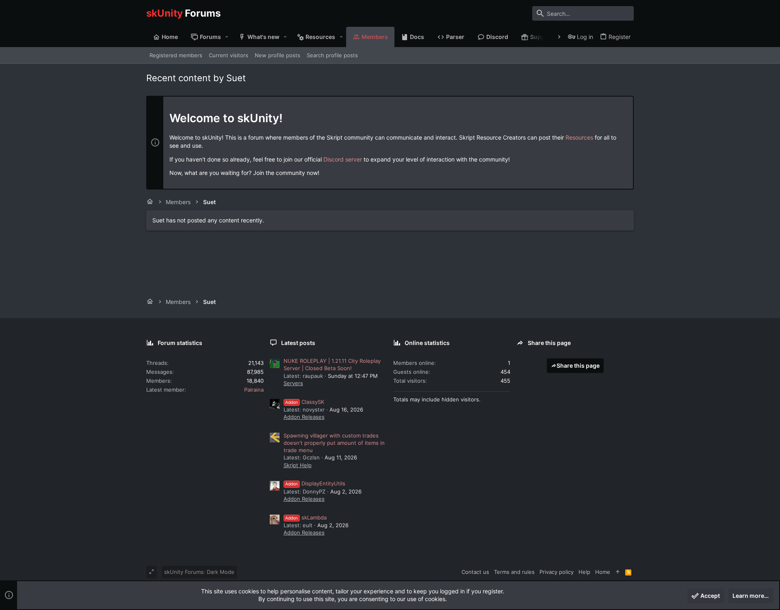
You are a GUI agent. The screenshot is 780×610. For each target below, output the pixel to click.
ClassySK (304, 402)
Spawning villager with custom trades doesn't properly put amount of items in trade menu (334, 442)
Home (602, 572)
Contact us (475, 572)
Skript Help (298, 465)
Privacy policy (557, 572)
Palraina (254, 389)
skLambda (306, 517)
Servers (293, 383)
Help (584, 572)
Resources (579, 137)
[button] (227, 37)
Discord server (342, 159)
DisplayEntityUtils (315, 483)
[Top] (618, 572)
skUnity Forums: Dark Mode (199, 572)
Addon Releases (304, 417)
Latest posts (298, 342)
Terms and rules (514, 572)
